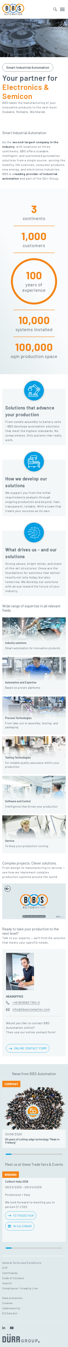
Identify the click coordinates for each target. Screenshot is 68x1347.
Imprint (7, 1283)
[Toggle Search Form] (55, 9)
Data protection (12, 1298)
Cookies (7, 1303)
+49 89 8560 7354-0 (26, 1002)
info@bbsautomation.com (31, 1009)
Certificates (10, 1273)
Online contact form (30, 1048)
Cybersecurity (11, 1308)
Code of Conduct (13, 1278)
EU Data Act (10, 1313)
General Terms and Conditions (21, 1262)
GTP (4, 1267)
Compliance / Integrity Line (20, 1288)
